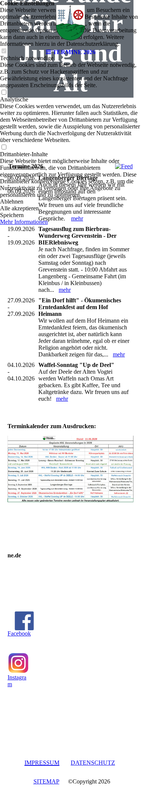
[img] (71, 22)
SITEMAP (46, 781)
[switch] (4, 92)
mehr (77, 218)
